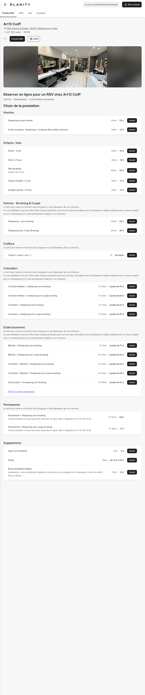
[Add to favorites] (5, 39)
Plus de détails (14, 475)
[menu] (5, 4)
